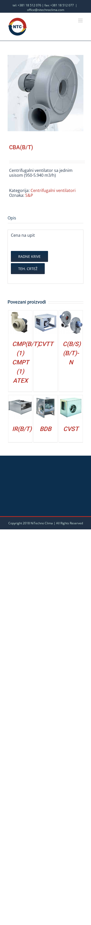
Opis (12, 218)
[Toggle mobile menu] (80, 20)
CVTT (45, 344)
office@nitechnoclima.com (45, 10)
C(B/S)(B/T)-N (72, 353)
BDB (45, 428)
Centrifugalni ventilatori (53, 190)
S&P (29, 195)
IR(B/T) (22, 428)
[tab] (45, 218)
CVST (71, 428)
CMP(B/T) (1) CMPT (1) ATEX (25, 362)
